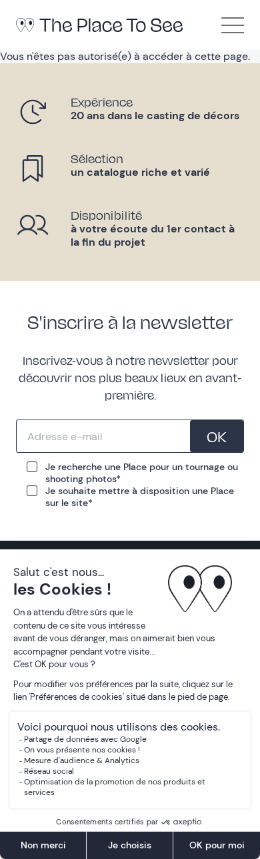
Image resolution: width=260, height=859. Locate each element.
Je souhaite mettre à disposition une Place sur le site (139, 497)
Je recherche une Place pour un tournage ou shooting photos (141, 473)
